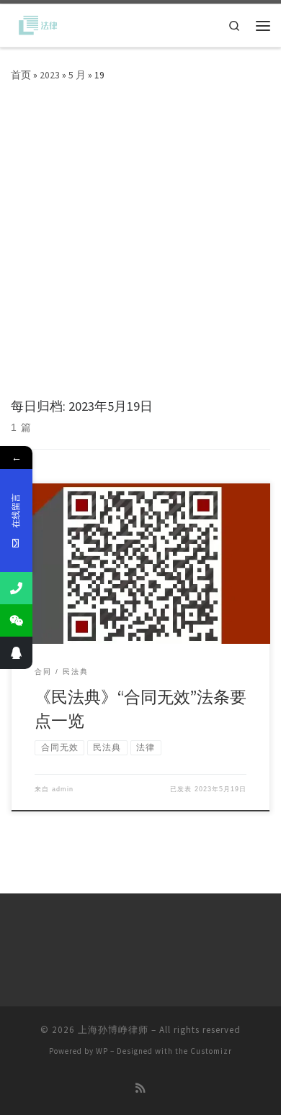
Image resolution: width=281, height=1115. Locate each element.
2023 (50, 74)
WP (102, 1051)
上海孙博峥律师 (113, 1030)
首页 (21, 74)
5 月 (77, 74)
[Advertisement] (140, 251)
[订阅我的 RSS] (140, 1088)
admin (62, 789)
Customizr (211, 1051)
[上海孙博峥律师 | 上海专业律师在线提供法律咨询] (36, 24)
